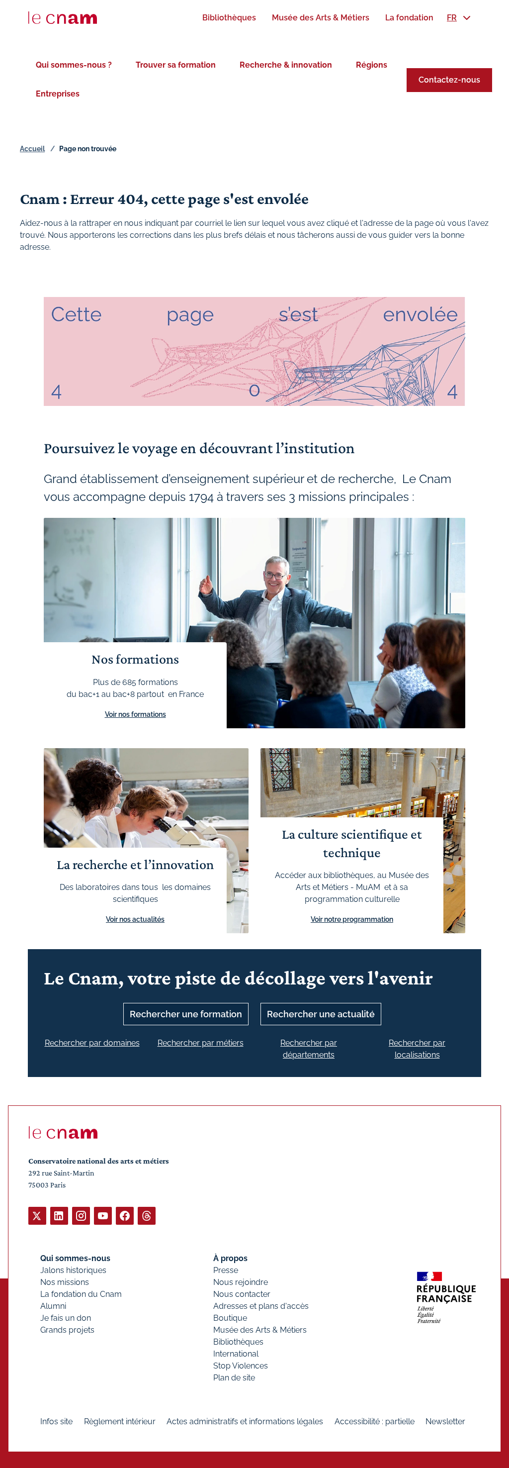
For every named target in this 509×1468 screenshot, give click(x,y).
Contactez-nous (449, 80)
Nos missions (64, 1282)
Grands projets (67, 1330)
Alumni (53, 1306)
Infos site (56, 1421)
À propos (230, 1258)
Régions (371, 65)
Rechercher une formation (186, 1014)
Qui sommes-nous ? (74, 65)
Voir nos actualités (135, 919)
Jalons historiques (73, 1270)
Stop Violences (240, 1365)
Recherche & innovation (286, 65)
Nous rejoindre (240, 1282)
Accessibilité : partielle (375, 1421)
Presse (225, 1270)
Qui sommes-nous (75, 1258)
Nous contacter (241, 1294)
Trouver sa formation (176, 65)
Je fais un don (65, 1318)
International (235, 1354)
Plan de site (234, 1377)
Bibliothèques (238, 1342)
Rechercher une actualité (321, 1014)
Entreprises (58, 93)
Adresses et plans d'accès (261, 1306)
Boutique (230, 1318)
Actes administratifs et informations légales (245, 1421)
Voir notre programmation (352, 919)
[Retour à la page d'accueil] (62, 18)
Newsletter (445, 1421)
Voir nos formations (135, 714)
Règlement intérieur (120, 1421)
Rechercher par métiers (201, 1043)
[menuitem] (229, 17)
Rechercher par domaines (92, 1043)
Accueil (32, 149)
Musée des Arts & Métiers (260, 1330)
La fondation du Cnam (81, 1294)
